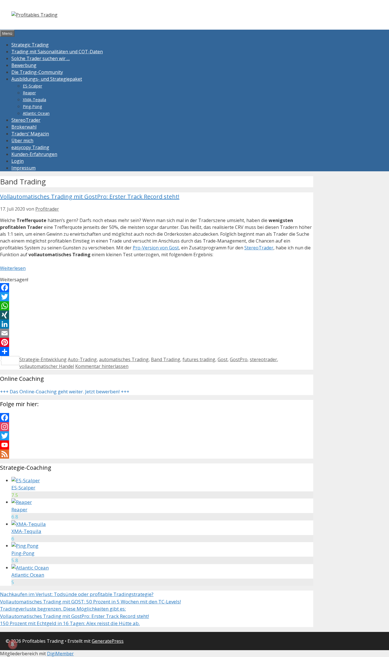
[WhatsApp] (156, 305)
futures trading (199, 359)
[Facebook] (156, 287)
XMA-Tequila (34, 99)
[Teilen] (156, 351)
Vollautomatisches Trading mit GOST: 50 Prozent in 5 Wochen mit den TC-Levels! (90, 601)
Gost (223, 359)
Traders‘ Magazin (30, 134)
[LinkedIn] (156, 324)
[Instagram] (156, 426)
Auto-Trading (82, 359)
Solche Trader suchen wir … (40, 58)
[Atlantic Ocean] (30, 567)
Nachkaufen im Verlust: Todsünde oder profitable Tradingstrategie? (76, 594)
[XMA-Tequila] (28, 524)
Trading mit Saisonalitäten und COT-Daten (57, 51)
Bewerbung (23, 65)
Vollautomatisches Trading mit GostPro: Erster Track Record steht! (89, 196)
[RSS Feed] (156, 454)
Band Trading (165, 359)
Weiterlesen (13, 268)
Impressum (23, 168)
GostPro (238, 359)
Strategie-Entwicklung (43, 359)
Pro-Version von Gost (156, 248)
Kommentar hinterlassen (101, 366)
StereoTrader (25, 120)
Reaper (29, 92)
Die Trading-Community (37, 72)
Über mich (22, 140)
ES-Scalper (32, 86)
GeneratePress (108, 641)
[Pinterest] (156, 342)
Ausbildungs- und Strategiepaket (46, 79)
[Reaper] (21, 502)
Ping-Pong (32, 106)
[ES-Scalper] (25, 480)
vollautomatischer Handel (46, 366)
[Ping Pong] (24, 545)
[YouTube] (156, 444)
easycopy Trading (30, 147)
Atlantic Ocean (36, 113)
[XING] (156, 315)
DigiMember (60, 653)
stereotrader (263, 359)
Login (17, 161)
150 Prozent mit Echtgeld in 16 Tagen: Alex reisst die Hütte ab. (70, 623)
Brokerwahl (23, 127)
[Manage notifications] (12, 644)
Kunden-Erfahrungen (34, 154)
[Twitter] (156, 296)
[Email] (156, 333)
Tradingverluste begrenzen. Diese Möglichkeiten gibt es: (63, 608)
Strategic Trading (30, 45)
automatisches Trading (124, 359)
